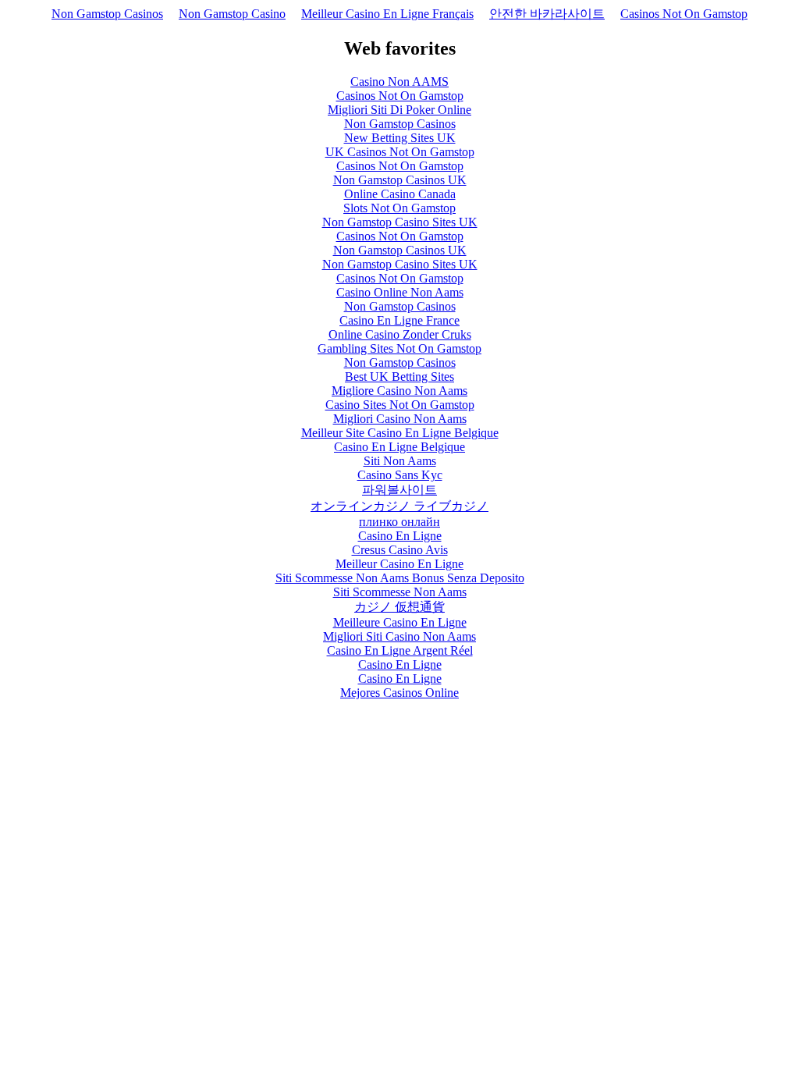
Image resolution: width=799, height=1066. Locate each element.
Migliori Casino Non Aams (400, 418)
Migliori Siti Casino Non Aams (399, 636)
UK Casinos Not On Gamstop (399, 151)
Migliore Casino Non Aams (399, 390)
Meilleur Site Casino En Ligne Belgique (400, 432)
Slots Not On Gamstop (399, 208)
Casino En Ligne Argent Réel (400, 650)
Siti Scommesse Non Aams (400, 592)
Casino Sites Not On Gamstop (399, 404)
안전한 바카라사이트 (547, 13)
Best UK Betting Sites (399, 376)
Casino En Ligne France (399, 320)
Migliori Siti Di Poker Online (399, 109)
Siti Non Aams (400, 460)
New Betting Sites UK (400, 137)
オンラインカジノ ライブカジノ (399, 506)
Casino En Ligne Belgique (399, 446)
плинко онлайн (399, 521)
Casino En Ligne (400, 535)
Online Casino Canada (400, 194)
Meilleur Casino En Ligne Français (387, 13)
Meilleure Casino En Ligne (400, 622)
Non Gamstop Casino (232, 13)
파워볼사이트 (399, 489)
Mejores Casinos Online (399, 692)
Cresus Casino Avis (400, 549)
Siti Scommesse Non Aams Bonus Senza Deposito (399, 578)
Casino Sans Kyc (399, 474)
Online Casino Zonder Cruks (399, 334)
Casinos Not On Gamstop (684, 13)
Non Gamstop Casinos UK (400, 180)
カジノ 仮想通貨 (399, 606)
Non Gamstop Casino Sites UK (400, 222)
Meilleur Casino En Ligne (399, 563)
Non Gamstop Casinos (107, 13)
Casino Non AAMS (399, 81)
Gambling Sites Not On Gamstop (399, 348)
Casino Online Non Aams (399, 292)
